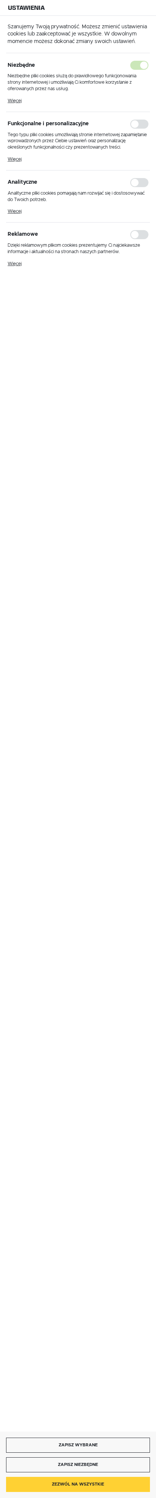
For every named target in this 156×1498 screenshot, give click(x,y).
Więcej (15, 100)
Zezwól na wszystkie (78, 1484)
